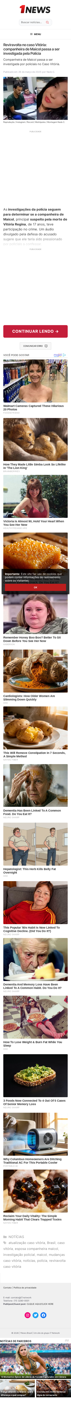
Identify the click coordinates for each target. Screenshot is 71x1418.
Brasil (51, 1243)
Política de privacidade (25, 1287)
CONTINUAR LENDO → (35, 331)
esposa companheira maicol (36, 1249)
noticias (29, 1261)
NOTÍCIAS (16, 1237)
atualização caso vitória (27, 1243)
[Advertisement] (35, 168)
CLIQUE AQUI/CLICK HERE (40, 1304)
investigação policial (19, 1255)
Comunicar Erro (33, 346)
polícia (42, 1261)
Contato (7, 1287)
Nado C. (51, 71)
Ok (35, 587)
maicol (42, 1255)
